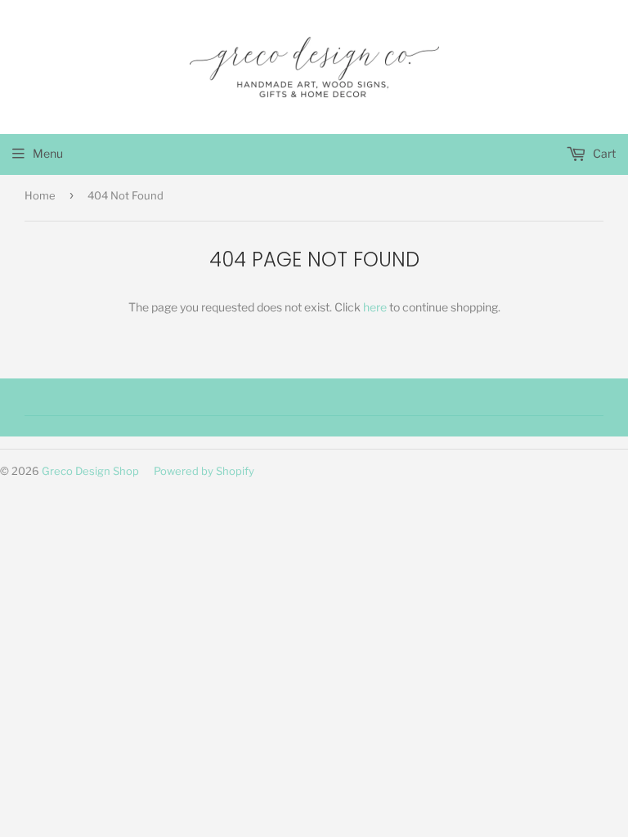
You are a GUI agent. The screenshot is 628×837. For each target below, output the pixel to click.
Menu (48, 153)
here (375, 307)
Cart (603, 153)
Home (40, 195)
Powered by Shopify (204, 470)
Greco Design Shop (90, 470)
